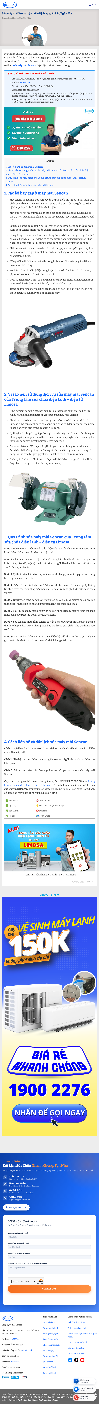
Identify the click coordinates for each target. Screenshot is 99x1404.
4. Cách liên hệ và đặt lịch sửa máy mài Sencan (30, 185)
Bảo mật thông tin (76, 1348)
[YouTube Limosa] (82, 1360)
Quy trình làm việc (76, 1354)
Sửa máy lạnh (49, 1322)
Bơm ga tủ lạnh (50, 1373)
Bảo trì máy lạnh (50, 1339)
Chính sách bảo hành (77, 1328)
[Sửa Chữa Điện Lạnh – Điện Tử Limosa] (22, 4)
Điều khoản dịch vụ (76, 1322)
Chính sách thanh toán (78, 1342)
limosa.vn (14, 1361)
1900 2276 (14, 1339)
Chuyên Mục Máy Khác (21, 18)
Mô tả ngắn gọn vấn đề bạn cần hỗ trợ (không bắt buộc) (27, 1263)
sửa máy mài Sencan (24, 65)
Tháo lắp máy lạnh (51, 1345)
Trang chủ (6, 18)
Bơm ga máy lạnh (50, 1334)
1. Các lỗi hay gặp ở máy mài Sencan (24, 166)
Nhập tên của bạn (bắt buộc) (18, 1233)
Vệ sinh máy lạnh (50, 1328)
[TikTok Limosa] (76, 1360)
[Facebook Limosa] (70, 1360)
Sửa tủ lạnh (48, 1362)
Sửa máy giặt (49, 1350)
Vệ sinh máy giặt (50, 1356)
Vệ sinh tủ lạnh (50, 1367)
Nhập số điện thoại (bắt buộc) (18, 1243)
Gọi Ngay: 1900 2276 (17, 1207)
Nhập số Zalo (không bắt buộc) (19, 1253)
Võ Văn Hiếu (27, 1350)
